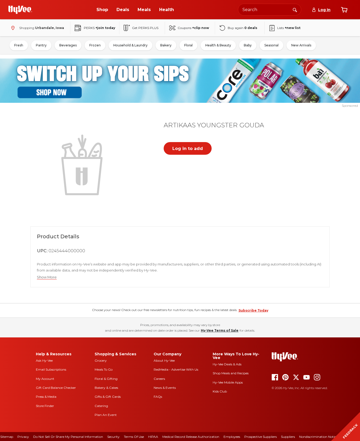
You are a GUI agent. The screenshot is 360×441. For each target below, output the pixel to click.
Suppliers (288, 437)
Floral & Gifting (106, 379)
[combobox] (269, 10)
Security (113, 437)
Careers (159, 379)
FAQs (158, 397)
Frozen (95, 45)
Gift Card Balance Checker (56, 388)
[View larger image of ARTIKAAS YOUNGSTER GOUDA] (83, 164)
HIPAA (153, 437)
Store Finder (45, 406)
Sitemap (6, 437)
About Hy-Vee (164, 360)
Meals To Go (104, 369)
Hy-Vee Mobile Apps (228, 382)
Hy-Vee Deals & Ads (227, 364)
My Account (45, 379)
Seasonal (271, 45)
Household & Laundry (130, 45)
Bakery (166, 45)
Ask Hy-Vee (44, 360)
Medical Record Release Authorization (190, 437)
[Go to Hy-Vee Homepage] (20, 10)
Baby (248, 45)
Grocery (101, 360)
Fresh (18, 45)
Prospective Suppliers (260, 437)
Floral (188, 45)
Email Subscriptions (51, 369)
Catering (101, 406)
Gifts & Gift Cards (108, 397)
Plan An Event (106, 415)
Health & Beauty (218, 45)
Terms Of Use (134, 437)
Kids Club (220, 391)
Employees (231, 437)
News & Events (165, 388)
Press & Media (46, 397)
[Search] (295, 9)
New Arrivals (301, 45)
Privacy (23, 437)
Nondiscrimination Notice (318, 437)
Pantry (41, 45)
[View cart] (344, 9)
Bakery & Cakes (106, 388)
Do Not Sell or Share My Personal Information (68, 437)
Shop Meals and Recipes (231, 373)
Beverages (68, 45)
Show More (47, 277)
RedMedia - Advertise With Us (176, 369)
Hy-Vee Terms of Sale (220, 330)
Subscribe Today (253, 310)
